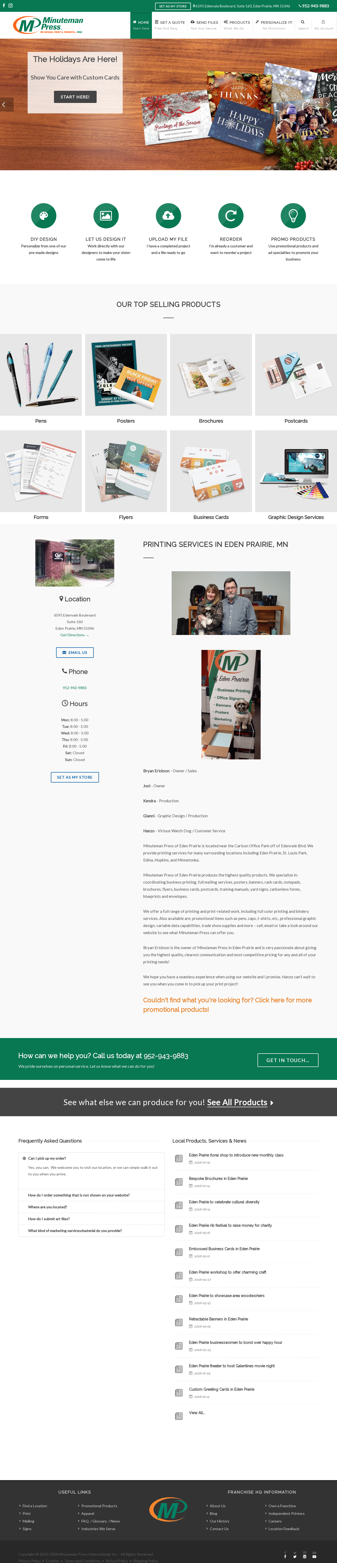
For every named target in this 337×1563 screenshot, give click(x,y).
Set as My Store (173, 6)
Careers (275, 1521)
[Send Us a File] (168, 215)
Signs (27, 1528)
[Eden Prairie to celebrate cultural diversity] (178, 1205)
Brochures (211, 421)
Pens (41, 421)
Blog (213, 1513)
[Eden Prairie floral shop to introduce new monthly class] (178, 1158)
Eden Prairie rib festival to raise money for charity (230, 1225)
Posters (126, 421)
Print (27, 1513)
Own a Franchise (282, 1506)
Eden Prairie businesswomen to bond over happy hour (235, 1342)
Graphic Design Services (296, 517)
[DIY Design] (43, 215)
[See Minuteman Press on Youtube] (314, 1555)
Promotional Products (99, 1506)
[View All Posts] (178, 1416)
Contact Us (219, 1528)
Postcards (296, 421)
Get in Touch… (288, 1060)
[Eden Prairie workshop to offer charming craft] (178, 1275)
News (115, 1521)
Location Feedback (284, 1528)
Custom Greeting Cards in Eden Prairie (221, 1389)
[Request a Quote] (106, 215)
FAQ (85, 1521)
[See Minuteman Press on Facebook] (285, 1555)
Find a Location (35, 1506)
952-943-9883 (315, 5)
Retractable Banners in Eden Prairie (218, 1319)
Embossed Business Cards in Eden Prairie (224, 1249)
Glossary (99, 1521)
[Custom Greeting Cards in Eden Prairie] (178, 1392)
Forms (41, 517)
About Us (218, 1506)
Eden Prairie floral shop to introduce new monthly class (236, 1155)
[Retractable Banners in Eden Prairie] (178, 1322)
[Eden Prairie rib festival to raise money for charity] (178, 1229)
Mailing (28, 1521)
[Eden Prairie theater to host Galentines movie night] (178, 1369)
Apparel (87, 1513)
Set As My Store (75, 777)
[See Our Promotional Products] (293, 215)
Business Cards (211, 517)
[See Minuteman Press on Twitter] (295, 1555)
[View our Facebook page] (4, 5)
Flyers (126, 517)
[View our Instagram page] (10, 5)
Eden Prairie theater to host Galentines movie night (232, 1366)
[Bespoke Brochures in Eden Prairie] (178, 1182)
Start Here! (100, 105)
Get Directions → (74, 635)
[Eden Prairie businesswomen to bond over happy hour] (178, 1346)
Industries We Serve (98, 1528)
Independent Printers (287, 1513)
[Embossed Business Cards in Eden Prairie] (178, 1252)
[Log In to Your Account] (231, 215)
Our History (219, 1521)
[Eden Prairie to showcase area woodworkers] (178, 1299)
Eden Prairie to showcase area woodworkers (227, 1296)
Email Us (77, 652)
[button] (7, 104)
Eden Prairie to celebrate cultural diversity (224, 1202)
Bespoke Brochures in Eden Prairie (218, 1178)
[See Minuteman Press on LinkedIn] (304, 1555)
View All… (197, 1413)
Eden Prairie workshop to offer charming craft (227, 1272)
